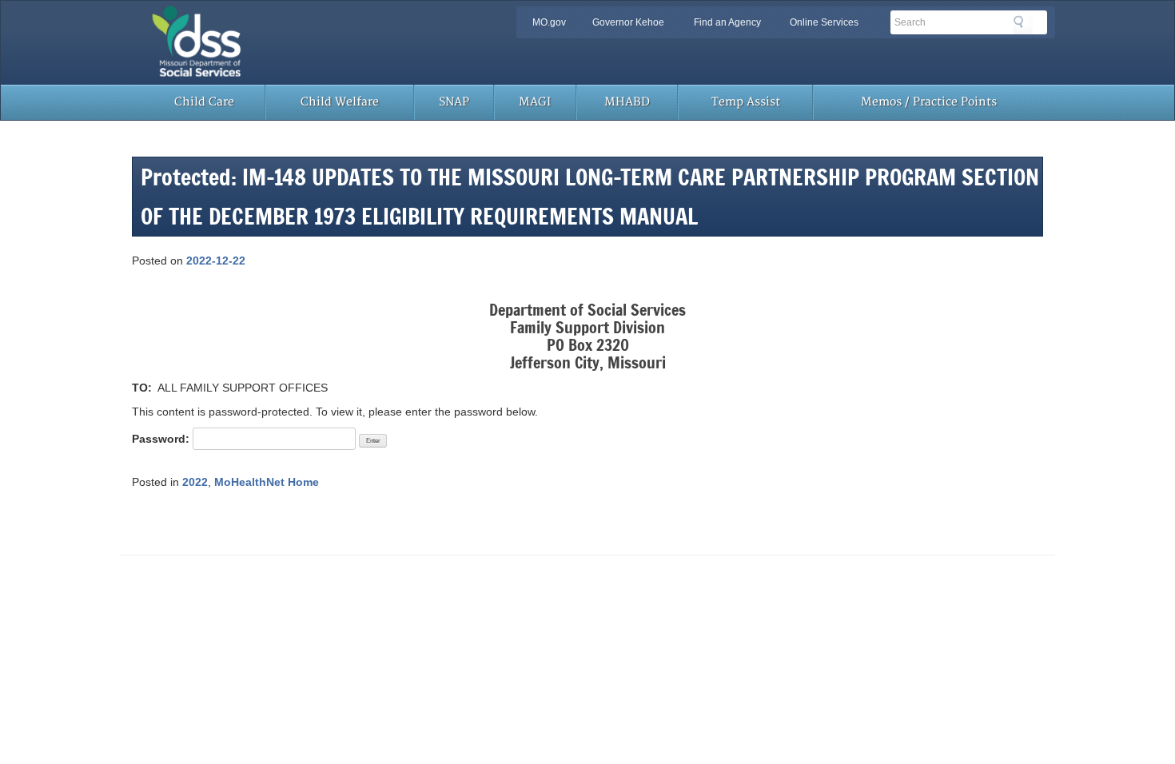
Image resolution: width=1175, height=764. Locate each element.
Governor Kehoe (628, 22)
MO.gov (549, 22)
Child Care (204, 102)
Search (1023, 24)
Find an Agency (727, 22)
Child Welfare (340, 102)
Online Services (824, 22)
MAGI (535, 102)
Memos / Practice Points (929, 102)
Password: (162, 438)
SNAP (454, 102)
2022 (195, 482)
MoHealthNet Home (266, 482)
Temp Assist (745, 102)
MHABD (627, 102)
